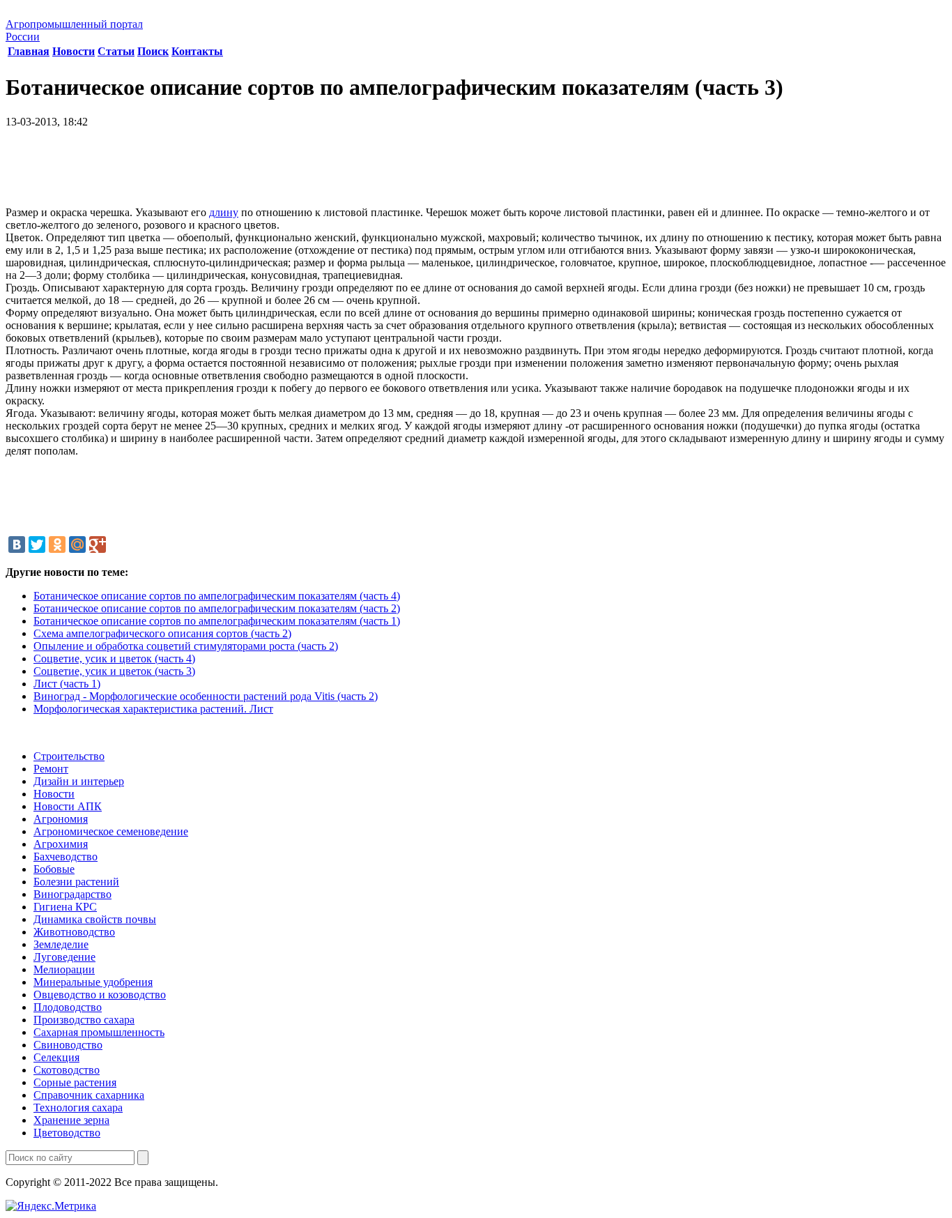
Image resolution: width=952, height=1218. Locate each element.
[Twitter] (37, 544)
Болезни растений (76, 882)
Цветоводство (66, 1133)
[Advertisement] (476, 172)
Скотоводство (66, 1070)
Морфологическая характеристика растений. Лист (153, 709)
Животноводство (74, 932)
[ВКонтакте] (16, 544)
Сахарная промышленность (98, 1032)
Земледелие (61, 944)
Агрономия (60, 819)
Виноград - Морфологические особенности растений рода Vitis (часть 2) (205, 696)
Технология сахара (78, 1107)
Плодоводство (67, 1007)
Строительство (69, 756)
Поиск (153, 51)
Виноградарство (72, 894)
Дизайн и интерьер (78, 781)
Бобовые (54, 869)
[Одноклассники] (57, 544)
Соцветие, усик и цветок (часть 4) (114, 658)
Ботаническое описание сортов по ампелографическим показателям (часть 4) (216, 596)
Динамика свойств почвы (94, 919)
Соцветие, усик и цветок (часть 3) (114, 671)
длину (223, 212)
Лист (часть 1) (66, 684)
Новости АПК (67, 806)
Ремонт (50, 769)
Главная (28, 51)
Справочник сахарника (88, 1095)
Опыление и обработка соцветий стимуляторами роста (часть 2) (185, 646)
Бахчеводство (65, 856)
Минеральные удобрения (93, 982)
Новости (73, 51)
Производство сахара (84, 1020)
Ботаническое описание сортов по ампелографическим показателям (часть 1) (216, 621)
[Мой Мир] (77, 544)
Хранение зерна (71, 1120)
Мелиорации (64, 969)
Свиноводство (67, 1045)
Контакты (197, 51)
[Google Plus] (97, 544)
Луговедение (64, 957)
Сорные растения (74, 1082)
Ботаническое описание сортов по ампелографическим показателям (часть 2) (216, 608)
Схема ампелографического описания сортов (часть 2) (162, 633)
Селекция (56, 1057)
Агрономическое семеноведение (110, 831)
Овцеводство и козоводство (99, 994)
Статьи (116, 51)
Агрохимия (60, 844)
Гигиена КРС (65, 907)
